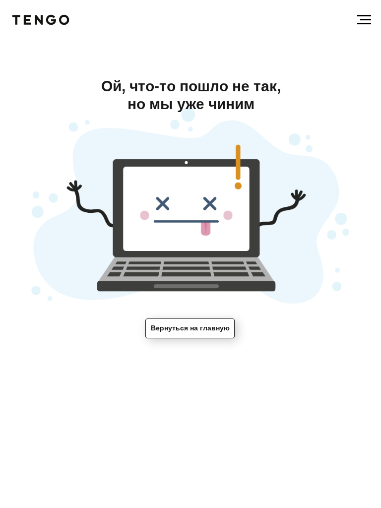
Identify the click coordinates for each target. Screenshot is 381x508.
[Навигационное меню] (364, 20)
